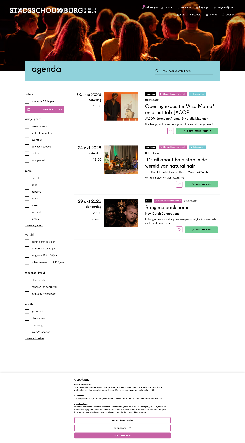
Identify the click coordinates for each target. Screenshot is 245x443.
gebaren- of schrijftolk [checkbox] (44, 286)
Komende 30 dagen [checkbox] (42, 101)
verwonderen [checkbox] (39, 126)
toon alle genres (34, 225)
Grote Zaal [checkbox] (37, 311)
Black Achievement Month (174, 94)
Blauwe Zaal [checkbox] (38, 318)
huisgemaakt (198, 94)
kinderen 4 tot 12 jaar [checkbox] (44, 248)
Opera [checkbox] (34, 198)
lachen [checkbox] (35, 153)
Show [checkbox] (34, 205)
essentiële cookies (122, 420)
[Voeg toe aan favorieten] (170, 131)
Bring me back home (167, 207)
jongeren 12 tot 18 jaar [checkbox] (44, 255)
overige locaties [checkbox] (40, 332)
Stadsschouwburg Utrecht (54, 10)
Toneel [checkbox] (35, 178)
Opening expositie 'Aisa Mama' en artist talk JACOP (179, 109)
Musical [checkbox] (36, 212)
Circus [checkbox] (35, 219)
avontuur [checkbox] (36, 139)
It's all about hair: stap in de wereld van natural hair (176, 163)
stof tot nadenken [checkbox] (42, 133)
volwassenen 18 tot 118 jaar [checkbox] (47, 262)
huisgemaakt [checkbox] (39, 160)
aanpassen (120, 428)
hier (160, 398)
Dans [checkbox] (34, 184)
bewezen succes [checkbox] (41, 146)
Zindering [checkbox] (37, 325)
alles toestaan (122, 435)
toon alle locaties (34, 338)
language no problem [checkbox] (43, 293)
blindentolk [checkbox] (38, 280)
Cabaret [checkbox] (36, 191)
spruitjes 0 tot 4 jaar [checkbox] (43, 241)
